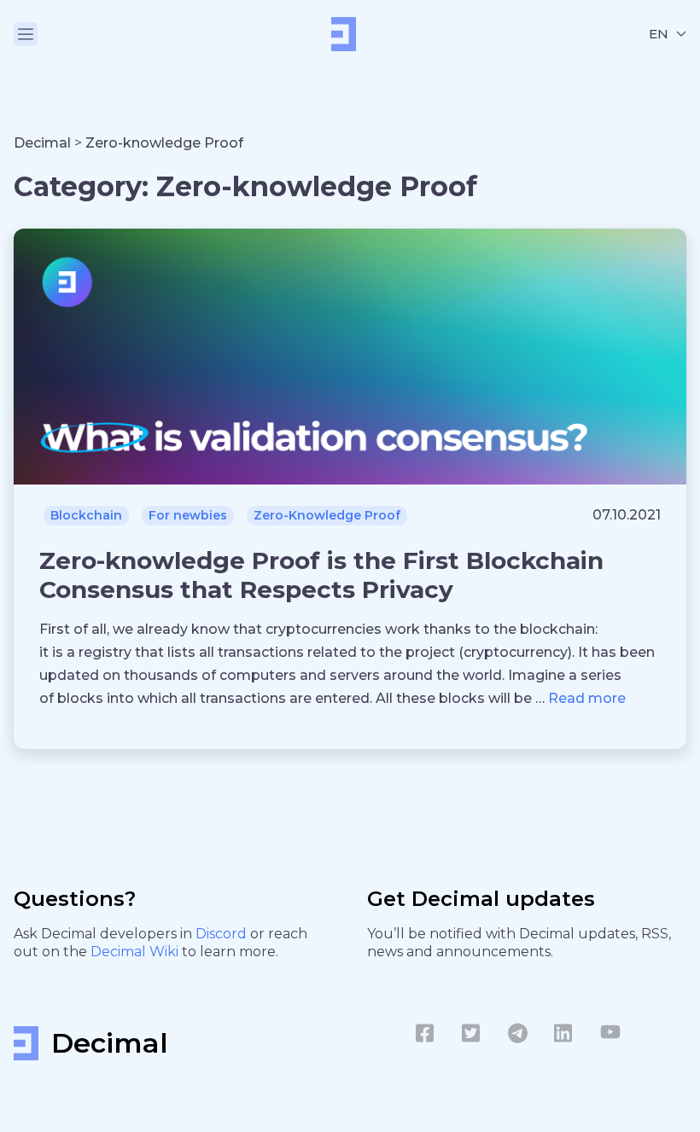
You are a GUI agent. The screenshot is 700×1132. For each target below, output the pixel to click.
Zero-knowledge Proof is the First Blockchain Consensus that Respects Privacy (321, 575)
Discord (222, 934)
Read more (587, 698)
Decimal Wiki (136, 951)
